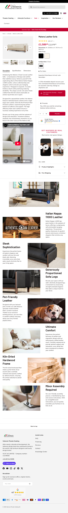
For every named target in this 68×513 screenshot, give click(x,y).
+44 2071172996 (8, 459)
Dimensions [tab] (27, 70)
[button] (61, 13)
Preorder (45, 103)
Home (4, 33)
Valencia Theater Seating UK (13, 507)
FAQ (36, 438)
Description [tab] (6, 70)
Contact (7, 23)
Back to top (34, 426)
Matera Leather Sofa (18, 33)
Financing (38, 442)
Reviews (38, 445)
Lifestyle (9, 33)
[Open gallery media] (58, 147)
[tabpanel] (18, 119)
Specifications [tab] (16, 70)
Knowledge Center (41, 451)
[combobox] (46, 7)
